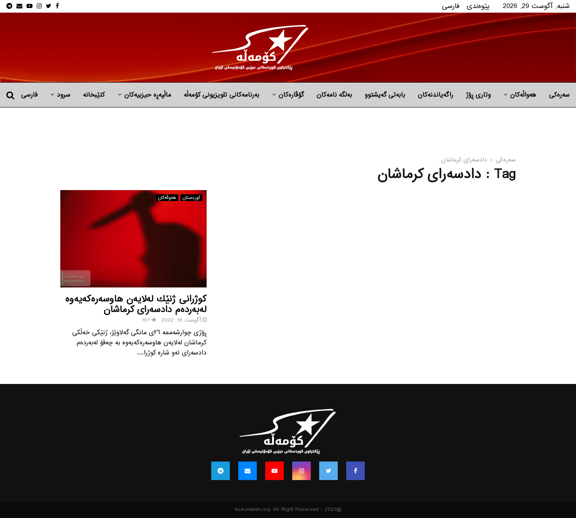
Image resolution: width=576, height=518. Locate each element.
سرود (63, 95)
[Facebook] (355, 471)
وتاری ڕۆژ (478, 95)
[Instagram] (301, 471)
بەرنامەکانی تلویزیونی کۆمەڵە (221, 95)
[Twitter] (328, 471)
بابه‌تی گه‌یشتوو (385, 95)
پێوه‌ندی (478, 6)
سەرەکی (559, 95)
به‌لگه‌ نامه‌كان (334, 95)
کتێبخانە (94, 95)
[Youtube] (274, 471)
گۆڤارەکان (291, 95)
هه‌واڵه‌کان (523, 95)
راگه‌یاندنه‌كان (435, 95)
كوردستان (191, 197)
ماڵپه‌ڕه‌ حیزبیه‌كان (147, 95)
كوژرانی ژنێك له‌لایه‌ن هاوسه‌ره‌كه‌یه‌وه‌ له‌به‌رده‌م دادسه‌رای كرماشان (136, 304)
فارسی (451, 6)
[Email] (247, 471)
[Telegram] (220, 471)
